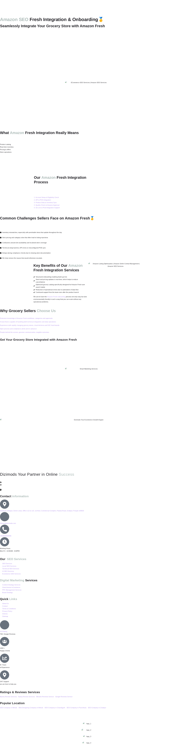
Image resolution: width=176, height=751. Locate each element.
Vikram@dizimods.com (8, 523)
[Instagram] (88, 484)
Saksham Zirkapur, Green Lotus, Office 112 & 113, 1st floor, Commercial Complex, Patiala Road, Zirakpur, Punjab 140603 (42, 511)
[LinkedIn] (88, 482)
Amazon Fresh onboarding (56, 296)
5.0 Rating (3, 631)
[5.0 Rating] (4, 624)
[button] (46, 197)
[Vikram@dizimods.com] (4, 516)
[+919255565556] (4, 529)
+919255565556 (5, 536)
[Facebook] (88, 487)
